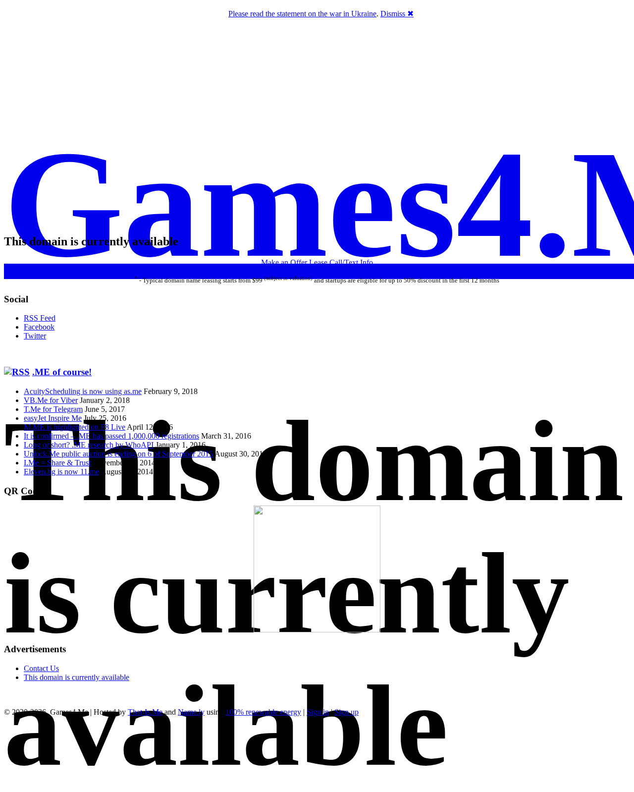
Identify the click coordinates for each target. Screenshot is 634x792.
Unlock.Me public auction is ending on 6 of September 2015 (118, 454)
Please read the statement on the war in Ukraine (302, 13)
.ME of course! (62, 372)
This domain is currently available (76, 677)
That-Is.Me (145, 712)
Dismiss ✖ (397, 13)
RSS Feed (39, 318)
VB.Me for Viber (51, 400)
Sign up (346, 712)
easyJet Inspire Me (53, 418)
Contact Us (41, 668)
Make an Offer (284, 262)
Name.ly (191, 712)
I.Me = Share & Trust (57, 462)
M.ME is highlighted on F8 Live (74, 427)
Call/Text (343, 262)
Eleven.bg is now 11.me (61, 471)
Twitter (35, 336)
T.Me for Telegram (53, 409)
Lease (318, 262)
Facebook (39, 327)
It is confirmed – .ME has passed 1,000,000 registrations (111, 436)
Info (366, 262)
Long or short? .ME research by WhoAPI (89, 445)
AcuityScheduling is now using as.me (83, 391)
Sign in (318, 712)
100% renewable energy (263, 712)
